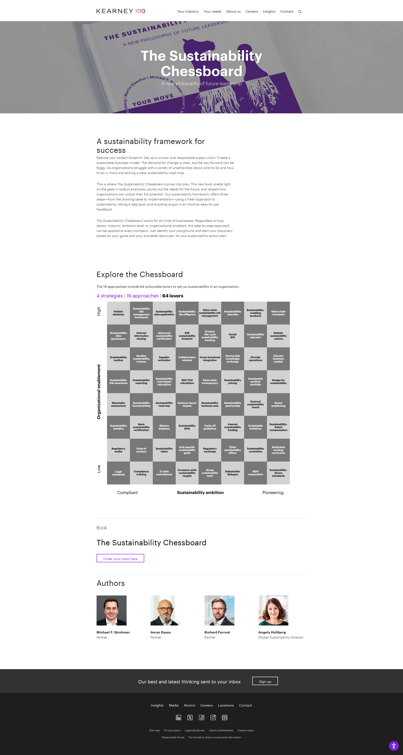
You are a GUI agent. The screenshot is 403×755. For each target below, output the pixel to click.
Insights (269, 10)
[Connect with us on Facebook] (201, 716)
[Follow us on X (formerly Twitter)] (190, 716)
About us (233, 10)
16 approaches (142, 294)
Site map (154, 730)
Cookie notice (246, 730)
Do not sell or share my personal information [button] (215, 737)
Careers (252, 10)
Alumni (189, 705)
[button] (121, 635)
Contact (286, 10)
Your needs (212, 10)
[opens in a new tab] (213, 716)
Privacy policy (172, 730)
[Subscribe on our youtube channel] (224, 716)
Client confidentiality (221, 730)
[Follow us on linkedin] (178, 716)
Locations (226, 705)
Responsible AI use (173, 737)
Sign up (265, 681)
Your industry (188, 10)
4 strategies (110, 294)
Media (174, 705)
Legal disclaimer (195, 730)
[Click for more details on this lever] (118, 312)
